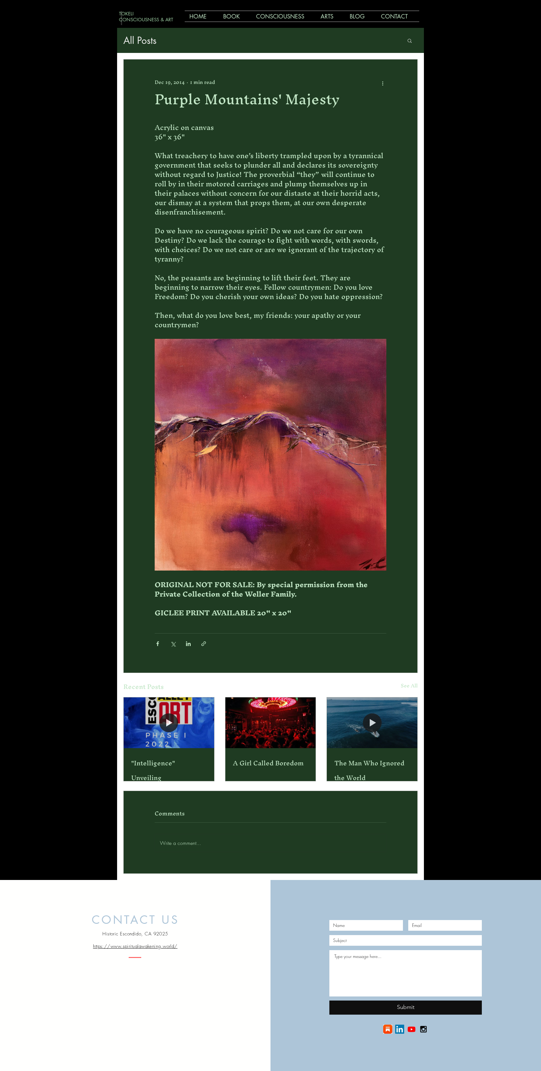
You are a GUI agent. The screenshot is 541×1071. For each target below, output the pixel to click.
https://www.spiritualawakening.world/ (135, 946)
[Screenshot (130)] (387, 1029)
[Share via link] (204, 644)
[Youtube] (411, 1029)
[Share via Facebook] (158, 644)
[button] (410, 40)
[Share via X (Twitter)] (173, 644)
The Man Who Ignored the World (369, 770)
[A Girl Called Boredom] (270, 722)
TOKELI (126, 14)
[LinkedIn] (399, 1029)
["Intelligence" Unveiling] (169, 722)
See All (409, 686)
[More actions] (382, 82)
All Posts (140, 40)
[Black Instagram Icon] (423, 1029)
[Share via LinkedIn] (188, 644)
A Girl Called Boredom (268, 763)
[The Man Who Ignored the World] (372, 722)
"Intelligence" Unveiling (153, 770)
